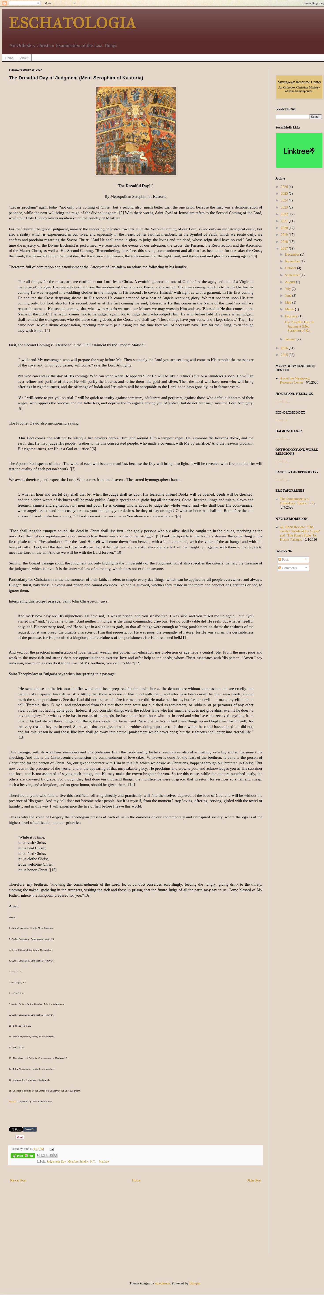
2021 (285, 221)
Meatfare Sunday (77, 1161)
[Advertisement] (135, 1224)
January (291, 339)
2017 (285, 248)
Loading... (283, 401)
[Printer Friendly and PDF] (23, 1156)
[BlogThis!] (43, 1155)
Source (12, 1101)
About (24, 58)
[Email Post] (50, 1148)
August (290, 282)
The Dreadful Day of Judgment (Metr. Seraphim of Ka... (299, 326)
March (290, 309)
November (293, 261)
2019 (285, 234)
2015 (285, 355)
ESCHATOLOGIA (72, 23)
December (292, 254)
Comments (289, 568)
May (288, 302)
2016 (285, 348)
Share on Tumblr (30, 1129)
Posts (285, 559)
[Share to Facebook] (51, 1155)
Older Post (253, 1180)
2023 (285, 207)
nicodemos (162, 1283)
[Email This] (39, 1155)
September (293, 275)
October (291, 268)
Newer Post (18, 1180)
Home (9, 58)
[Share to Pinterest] (55, 1155)
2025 (285, 193)
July (288, 289)
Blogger (194, 1283)
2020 (285, 228)
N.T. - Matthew (100, 1161)
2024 (285, 200)
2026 (285, 187)
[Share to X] (47, 1155)
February (291, 316)
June (288, 295)
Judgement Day (56, 1161)
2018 (285, 242)
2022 (285, 214)
